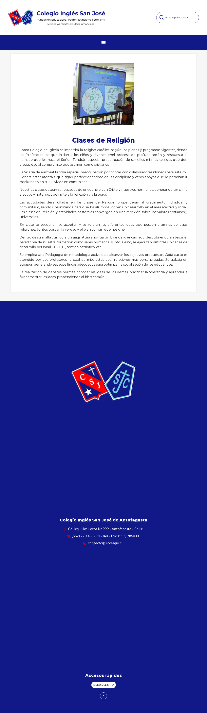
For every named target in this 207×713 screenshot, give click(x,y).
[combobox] (177, 17)
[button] (103, 42)
